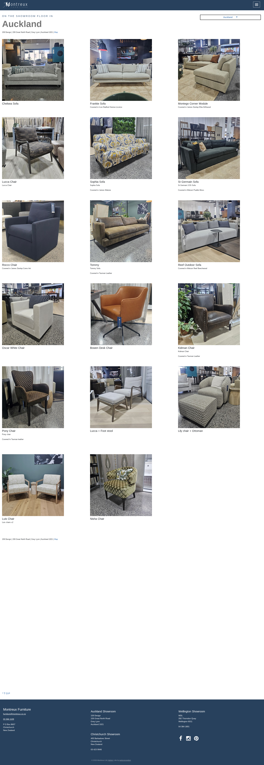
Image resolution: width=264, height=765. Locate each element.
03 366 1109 (8, 719)
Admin (110, 760)
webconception (125, 760)
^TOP (6, 693)
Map (56, 32)
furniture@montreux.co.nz (14, 714)
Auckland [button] (228, 17)
